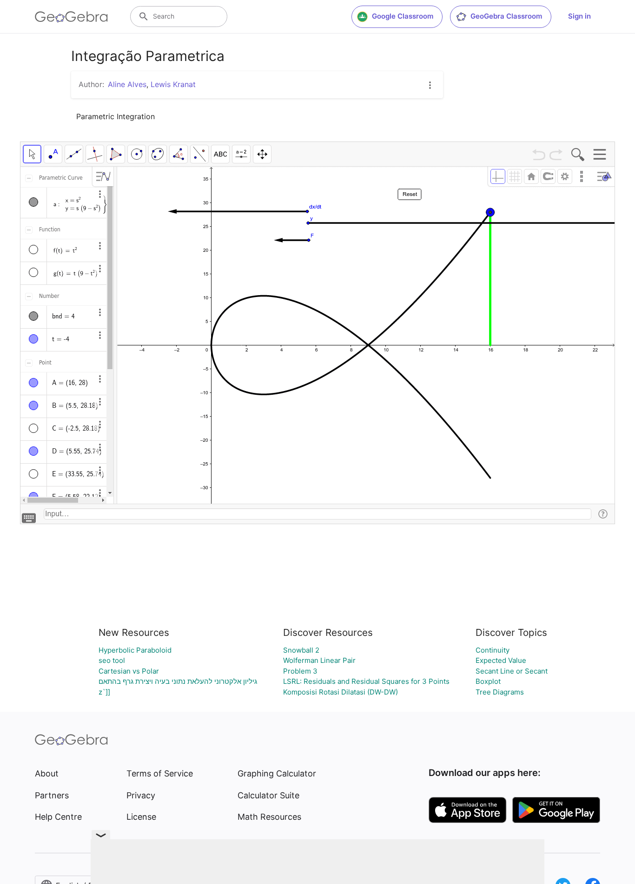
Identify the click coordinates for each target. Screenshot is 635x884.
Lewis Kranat (173, 84)
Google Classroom (402, 16)
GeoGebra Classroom (506, 16)
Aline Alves (127, 84)
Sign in (579, 16)
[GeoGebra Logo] (71, 16)
